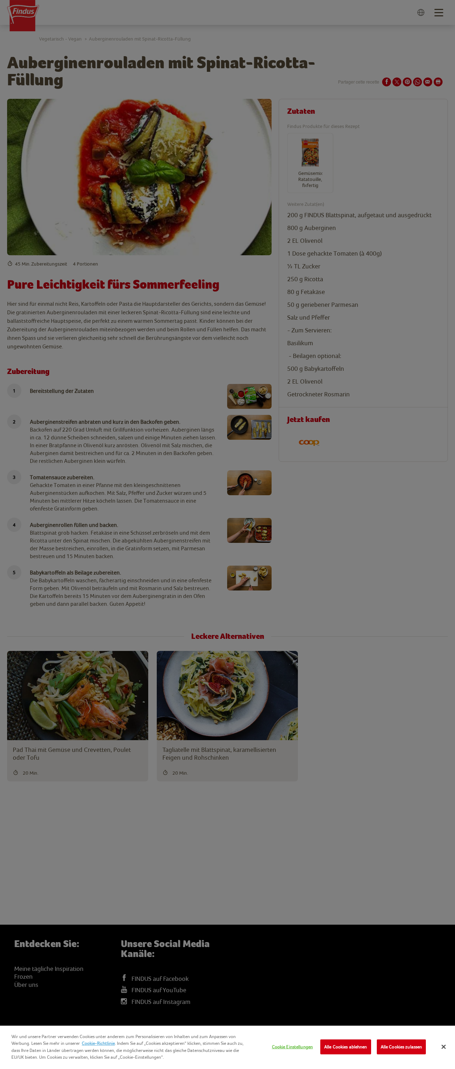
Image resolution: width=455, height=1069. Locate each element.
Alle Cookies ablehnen (345, 1046)
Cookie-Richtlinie (98, 1043)
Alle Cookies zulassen (401, 1046)
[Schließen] (443, 1047)
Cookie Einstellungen (292, 1046)
